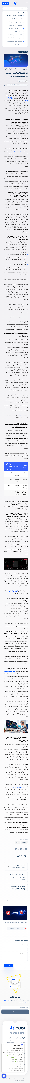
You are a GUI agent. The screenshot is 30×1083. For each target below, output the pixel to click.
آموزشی (25, 52)
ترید (20, 52)
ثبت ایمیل (15, 1012)
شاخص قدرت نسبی (18, 151)
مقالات (23, 1040)
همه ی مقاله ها (8, 901)
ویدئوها (23, 1042)
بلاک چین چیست (10, 1042)
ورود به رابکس (5, 3)
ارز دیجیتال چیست (10, 1040)
